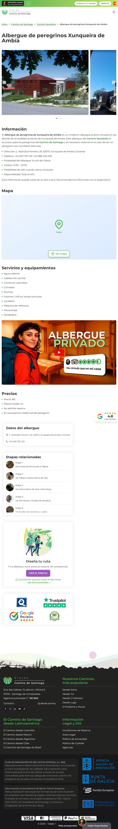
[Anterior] (4, 82)
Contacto (8, 703)
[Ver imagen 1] (56, 118)
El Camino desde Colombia (18, 730)
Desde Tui (68, 694)
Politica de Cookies (73, 743)
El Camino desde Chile (16, 743)
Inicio (4, 24)
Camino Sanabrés (46, 24)
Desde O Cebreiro (72, 698)
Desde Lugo (69, 702)
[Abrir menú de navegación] (113, 12)
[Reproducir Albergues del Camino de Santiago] (59, 352)
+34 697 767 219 (17, 441)
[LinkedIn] (15, 709)
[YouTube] (20, 709)
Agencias (67, 747)
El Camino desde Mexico (17, 734)
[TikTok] (24, 709)
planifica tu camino (86, 3)
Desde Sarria (69, 689)
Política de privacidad (74, 739)
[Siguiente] (113, 82)
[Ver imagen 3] (60, 118)
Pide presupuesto (67, 826)
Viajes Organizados (97, 826)
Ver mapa (61, 253)
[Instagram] (10, 709)
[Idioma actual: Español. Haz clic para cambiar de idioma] (114, 3)
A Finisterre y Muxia (73, 706)
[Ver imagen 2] (58, 118)
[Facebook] (5, 709)
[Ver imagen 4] (61, 118)
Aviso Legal (68, 734)
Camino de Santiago (22, 24)
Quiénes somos (47, 703)
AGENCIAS (105, 3)
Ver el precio (38, 573)
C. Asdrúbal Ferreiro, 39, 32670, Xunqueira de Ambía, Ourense (39, 435)
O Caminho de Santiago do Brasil (22, 747)
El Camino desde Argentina (19, 739)
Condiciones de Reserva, (76, 730)
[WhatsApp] (28, 3)
